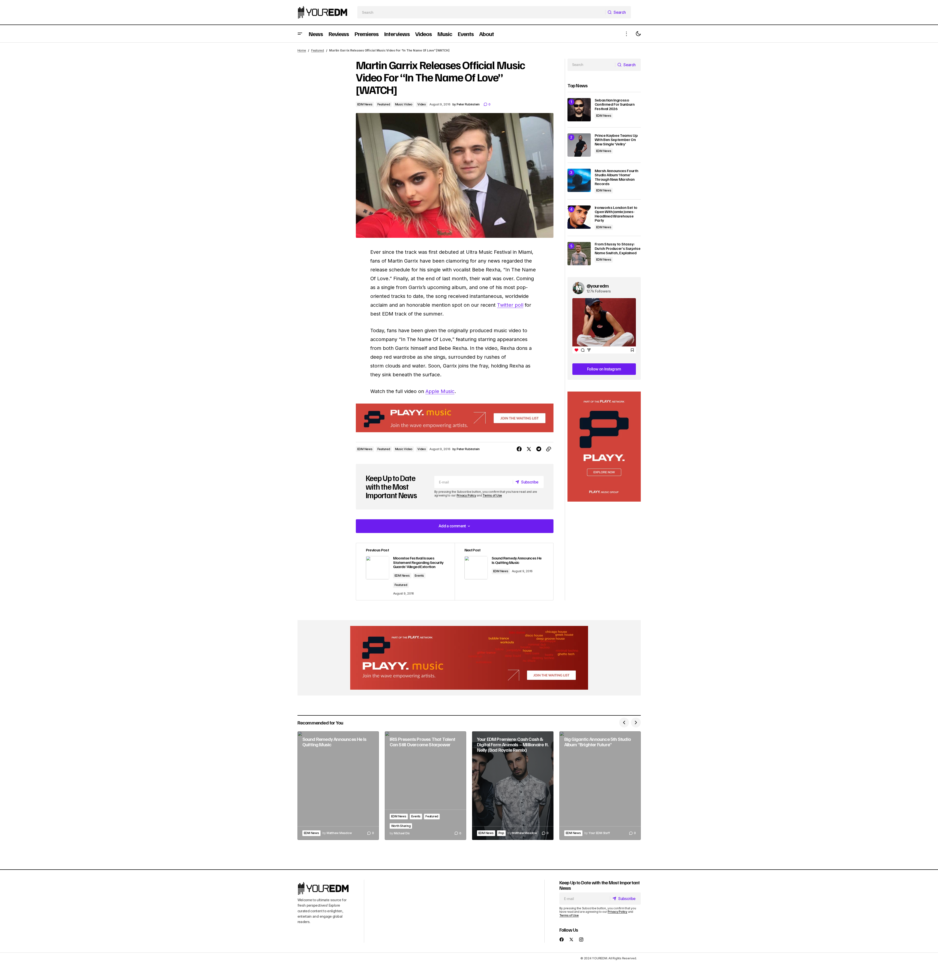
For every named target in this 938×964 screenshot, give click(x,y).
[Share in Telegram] (539, 449)
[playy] (454, 418)
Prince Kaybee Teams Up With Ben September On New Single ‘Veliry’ (616, 139)
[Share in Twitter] (529, 449)
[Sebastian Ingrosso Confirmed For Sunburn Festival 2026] (579, 109)
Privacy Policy (466, 495)
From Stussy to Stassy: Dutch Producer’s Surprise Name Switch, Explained (618, 248)
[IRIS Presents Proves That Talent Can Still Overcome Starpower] (425, 785)
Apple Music (439, 391)
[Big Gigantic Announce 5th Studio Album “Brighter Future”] (600, 785)
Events (419, 575)
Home (301, 50)
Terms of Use (492, 495)
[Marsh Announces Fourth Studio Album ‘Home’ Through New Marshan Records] (579, 180)
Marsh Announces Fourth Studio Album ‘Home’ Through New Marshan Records (616, 177)
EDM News (365, 104)
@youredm (598, 285)
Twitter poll (510, 305)
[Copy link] (548, 449)
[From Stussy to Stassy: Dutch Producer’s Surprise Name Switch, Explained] (579, 253)
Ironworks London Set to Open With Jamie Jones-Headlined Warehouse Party (616, 214)
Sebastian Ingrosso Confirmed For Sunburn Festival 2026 (615, 104)
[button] (300, 33)
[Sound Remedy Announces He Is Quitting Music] (338, 785)
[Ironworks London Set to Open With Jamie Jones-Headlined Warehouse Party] (579, 217)
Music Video (403, 104)
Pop (501, 833)
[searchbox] (481, 12)
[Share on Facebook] (519, 449)
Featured (317, 50)
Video (421, 104)
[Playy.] (469, 658)
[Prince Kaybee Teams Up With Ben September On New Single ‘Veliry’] (579, 145)
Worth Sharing (401, 826)
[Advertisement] (604, 447)
